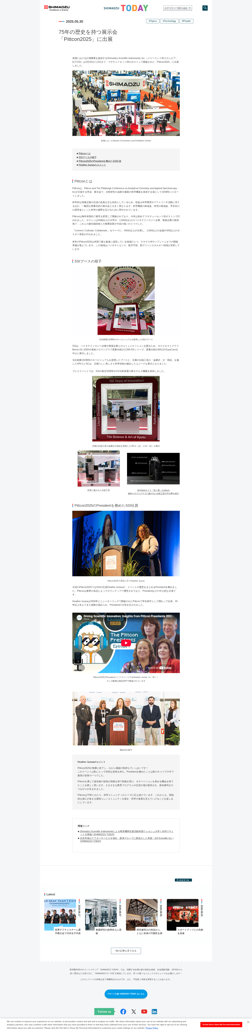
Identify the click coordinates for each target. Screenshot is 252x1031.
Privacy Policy (152, 1028)
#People (186, 21)
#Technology (169, 21)
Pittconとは (85, 153)
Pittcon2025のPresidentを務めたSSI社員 (100, 161)
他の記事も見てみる (126, 950)
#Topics (153, 21)
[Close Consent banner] (248, 1022)
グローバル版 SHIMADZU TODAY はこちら (126, 994)
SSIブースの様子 (88, 157)
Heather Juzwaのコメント (92, 165)
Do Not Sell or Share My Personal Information (221, 1025)
